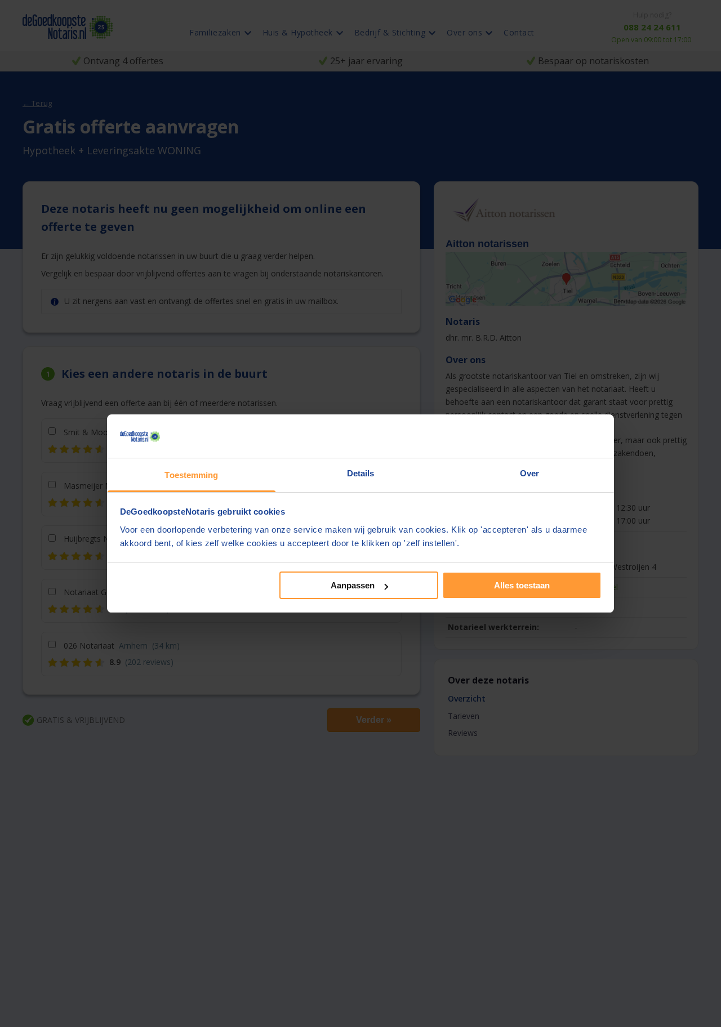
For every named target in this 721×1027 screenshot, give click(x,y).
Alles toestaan (522, 585)
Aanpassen (353, 585)
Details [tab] (361, 473)
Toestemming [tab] (191, 475)
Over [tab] (529, 473)
